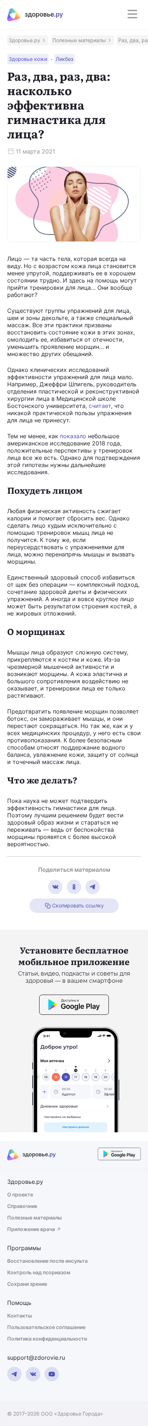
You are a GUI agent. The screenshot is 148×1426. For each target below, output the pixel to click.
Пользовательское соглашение (46, 1327)
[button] (27, 40)
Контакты (19, 1315)
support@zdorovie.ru (36, 1357)
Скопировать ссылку (78, 905)
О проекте (20, 1194)
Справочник (22, 1206)
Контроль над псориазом (38, 1272)
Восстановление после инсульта (47, 1261)
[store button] (74, 1006)
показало (73, 436)
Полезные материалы (34, 1217)
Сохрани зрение (27, 1284)
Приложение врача (31, 1229)
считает (100, 405)
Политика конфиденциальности (47, 1339)
